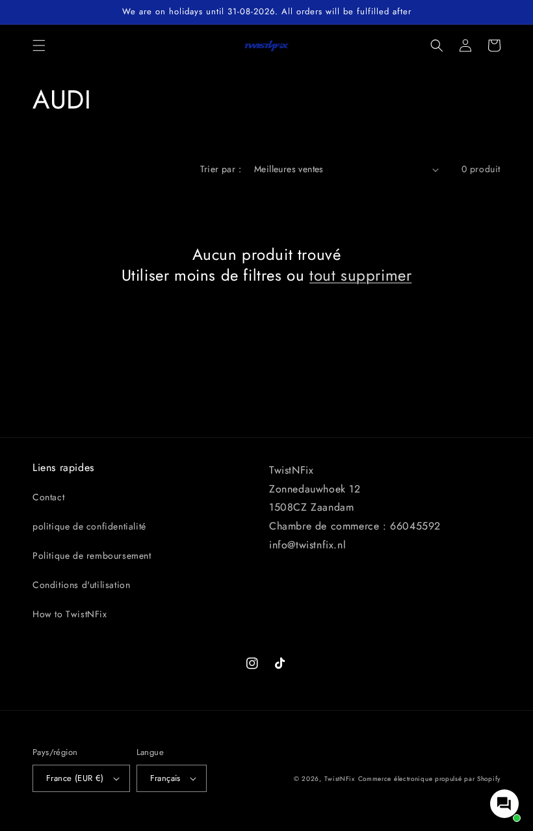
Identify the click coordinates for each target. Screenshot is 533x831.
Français (165, 778)
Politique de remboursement (91, 555)
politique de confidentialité (89, 526)
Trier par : (220, 168)
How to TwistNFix (69, 613)
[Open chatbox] (504, 804)
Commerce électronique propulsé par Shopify (429, 779)
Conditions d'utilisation (81, 584)
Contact (48, 497)
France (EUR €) (75, 778)
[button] (39, 45)
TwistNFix (339, 779)
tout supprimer (360, 275)
